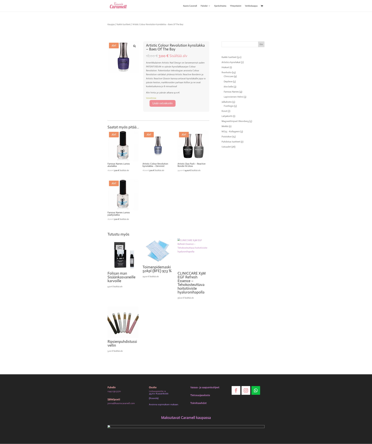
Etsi (261, 44)
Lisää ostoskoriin (162, 103)
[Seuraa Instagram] (246, 390)
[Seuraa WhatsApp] (255, 390)
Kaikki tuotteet (123, 24)
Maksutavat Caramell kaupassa (186, 417)
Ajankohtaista (220, 6)
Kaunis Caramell (190, 6)
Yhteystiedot (235, 6)
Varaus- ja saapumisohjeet (204, 387)
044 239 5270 (114, 391)
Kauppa (111, 24)
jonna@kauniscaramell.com (121, 403)
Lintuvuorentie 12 (157, 391)
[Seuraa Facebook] (236, 390)
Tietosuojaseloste (200, 395)
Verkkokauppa (251, 6)
